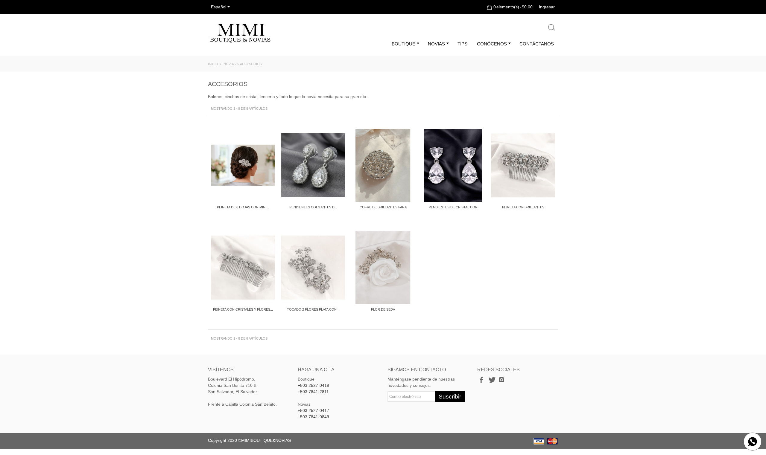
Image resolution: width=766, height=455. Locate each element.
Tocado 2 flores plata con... (313, 309)
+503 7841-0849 (313, 416)
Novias (436, 43)
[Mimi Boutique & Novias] (240, 32)
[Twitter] (491, 380)
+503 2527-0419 (313, 385)
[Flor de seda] (383, 267)
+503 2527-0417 (313, 410)
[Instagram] (501, 380)
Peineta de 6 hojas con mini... (243, 207)
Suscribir (450, 396)
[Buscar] (551, 28)
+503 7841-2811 (313, 391)
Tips (462, 43)
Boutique (403, 43)
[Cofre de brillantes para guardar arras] (383, 165)
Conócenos (492, 43)
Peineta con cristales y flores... (243, 309)
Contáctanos (536, 43)
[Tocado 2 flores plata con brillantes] (313, 267)
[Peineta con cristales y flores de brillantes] (243, 267)
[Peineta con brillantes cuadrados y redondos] (523, 165)
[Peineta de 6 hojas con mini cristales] (243, 165)
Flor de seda (383, 309)
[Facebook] (481, 380)
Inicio (213, 64)
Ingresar (547, 6)
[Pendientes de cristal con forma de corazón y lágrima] (453, 165)
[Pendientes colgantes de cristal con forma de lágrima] (313, 165)
